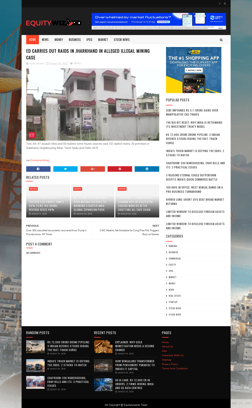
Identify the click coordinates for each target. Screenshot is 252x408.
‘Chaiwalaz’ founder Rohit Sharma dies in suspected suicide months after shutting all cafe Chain (135, 204)
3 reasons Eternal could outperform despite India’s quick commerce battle (192, 177)
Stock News (122, 39)
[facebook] (220, 3)
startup (173, 302)
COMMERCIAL (175, 258)
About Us (167, 346)
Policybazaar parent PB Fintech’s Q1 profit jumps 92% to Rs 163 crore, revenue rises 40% (46, 204)
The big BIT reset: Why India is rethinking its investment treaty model (194, 124)
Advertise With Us (173, 355)
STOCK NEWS (175, 314)
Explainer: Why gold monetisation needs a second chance (134, 346)
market (103, 39)
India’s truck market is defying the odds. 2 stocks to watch (68, 363)
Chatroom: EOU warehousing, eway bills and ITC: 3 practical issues (195, 165)
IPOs (171, 270)
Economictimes (39, 160)
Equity (172, 264)
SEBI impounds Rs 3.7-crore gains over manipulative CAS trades (192, 112)
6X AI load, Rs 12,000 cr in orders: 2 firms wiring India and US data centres (134, 384)
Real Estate (175, 295)
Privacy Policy (170, 364)
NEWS (45, 39)
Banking (173, 246)
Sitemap (167, 360)
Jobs (164, 351)
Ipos (89, 39)
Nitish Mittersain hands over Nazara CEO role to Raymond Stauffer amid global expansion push (90, 204)
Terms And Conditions (175, 368)
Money (59, 39)
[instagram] (225, 3)
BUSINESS (75, 39)
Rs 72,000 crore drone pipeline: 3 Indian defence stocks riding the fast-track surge (193, 138)
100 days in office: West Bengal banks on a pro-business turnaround (194, 189)
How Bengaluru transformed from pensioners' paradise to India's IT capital (135, 365)
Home (32, 39)
